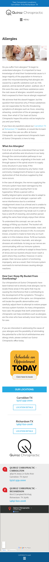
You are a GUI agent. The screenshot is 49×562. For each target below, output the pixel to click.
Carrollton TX (17, 4)
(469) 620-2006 (24, 424)
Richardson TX (31, 4)
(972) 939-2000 (25, 400)
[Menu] (24, 558)
